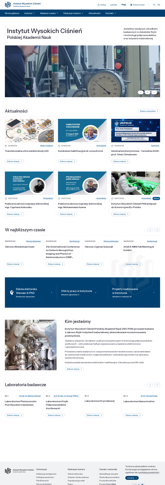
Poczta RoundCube (107, 480)
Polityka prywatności (45, 477)
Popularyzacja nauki (76, 480)
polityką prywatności (149, 472)
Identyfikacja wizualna (108, 474)
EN (159, 5)
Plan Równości (42, 480)
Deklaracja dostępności (46, 474)
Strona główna (12, 13)
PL (154, 4)
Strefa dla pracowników (109, 477)
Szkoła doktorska (75, 474)
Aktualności (94, 13)
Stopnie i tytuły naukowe (78, 477)
